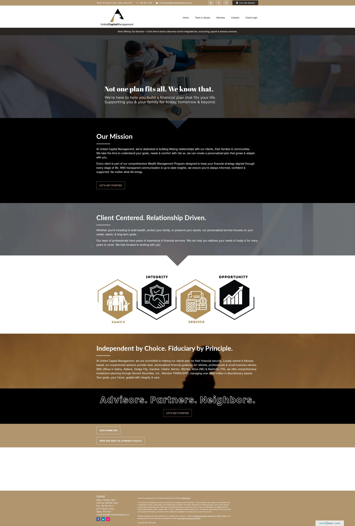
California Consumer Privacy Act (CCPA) (207, 516)
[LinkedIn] (211, 3)
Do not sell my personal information (189, 518)
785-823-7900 (146, 2)
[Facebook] (218, 3)
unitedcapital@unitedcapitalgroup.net (175, 2)
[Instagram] (108, 519)
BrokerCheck (185, 498)
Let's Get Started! (247, 2)
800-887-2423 (111, 502)
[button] (186, 17)
